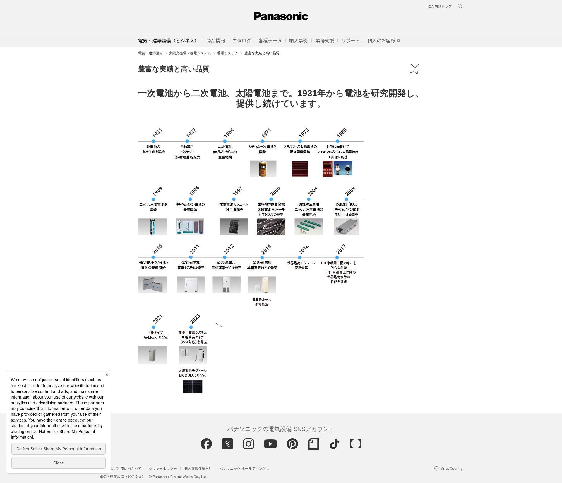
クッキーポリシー (163, 468)
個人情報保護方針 (198, 468)
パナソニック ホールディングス (244, 468)
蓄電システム (227, 53)
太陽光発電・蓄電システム (190, 53)
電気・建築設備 (150, 53)
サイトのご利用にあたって (120, 468)
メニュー (414, 69)
